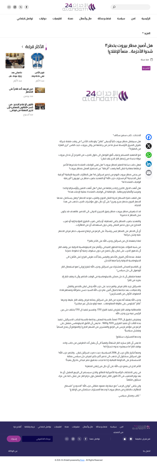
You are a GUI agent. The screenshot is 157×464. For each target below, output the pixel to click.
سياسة (121, 18)
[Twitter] (79, 439)
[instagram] (15, 7)
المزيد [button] (147, 33)
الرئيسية (146, 18)
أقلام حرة (17, 426)
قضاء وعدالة (104, 18)
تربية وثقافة (29, 426)
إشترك (14, 439)
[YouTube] (67, 439)
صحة (70, 18)
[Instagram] (73, 439)
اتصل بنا (146, 451)
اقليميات (57, 18)
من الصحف (118, 432)
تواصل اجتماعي (25, 18)
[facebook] (26, 7)
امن (133, 18)
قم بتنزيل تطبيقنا (142, 439)
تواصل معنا (95, 439)
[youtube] (9, 7)
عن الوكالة (13, 451)
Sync (82, 460)
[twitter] (20, 7)
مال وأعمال (85, 18)
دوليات (42, 18)
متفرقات (76, 426)
